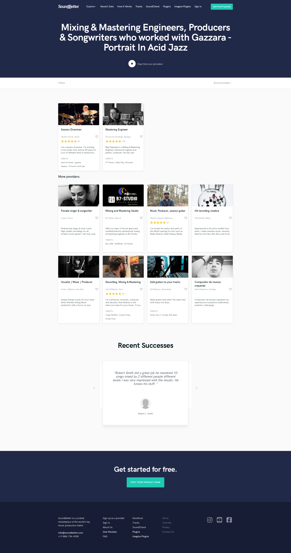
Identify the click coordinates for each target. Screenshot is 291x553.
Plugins (167, 6)
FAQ (105, 536)
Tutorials (166, 522)
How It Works (124, 6)
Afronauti (129, 162)
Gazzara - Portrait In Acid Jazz (73, 166)
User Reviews (110, 532)
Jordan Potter (124, 315)
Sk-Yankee (128, 244)
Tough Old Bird (111, 315)
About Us (107, 527)
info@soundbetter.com (70, 532)
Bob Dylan (173, 315)
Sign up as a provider (114, 518)
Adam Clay (119, 162)
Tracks (138, 6)
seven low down (67, 162)
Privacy (166, 527)
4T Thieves (109, 162)
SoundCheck (152, 6)
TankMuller (118, 244)
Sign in (198, 6)
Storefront (137, 518)
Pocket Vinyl (110, 319)
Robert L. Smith (145, 413)
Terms (165, 518)
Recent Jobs (107, 6)
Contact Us (168, 532)
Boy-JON (109, 244)
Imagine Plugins (182, 6)
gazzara (78, 162)
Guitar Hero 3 (155, 315)
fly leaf (165, 315)
